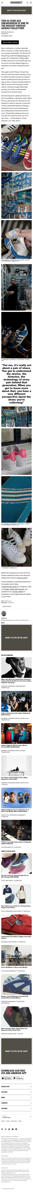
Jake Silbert (9, 880)
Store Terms (14, 1121)
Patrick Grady (17, 911)
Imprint (3, 1121)
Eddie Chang (22, 56)
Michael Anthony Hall (22, 718)
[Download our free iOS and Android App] (6, 1078)
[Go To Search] (28, 3)
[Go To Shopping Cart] (31, 3)
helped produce (22, 578)
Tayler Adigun (12, 942)
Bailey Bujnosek (20, 750)
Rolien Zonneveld (11, 971)
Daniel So (11, 32)
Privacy (8, 1121)
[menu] (2, 3)
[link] (16, 672)
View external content (10, 42)
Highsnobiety (21, 815)
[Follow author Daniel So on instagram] (3, 622)
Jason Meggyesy (20, 686)
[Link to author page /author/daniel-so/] (3, 613)
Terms (19, 1121)
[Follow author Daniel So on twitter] (2, 622)
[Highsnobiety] (16, 3)
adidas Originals (7, 606)
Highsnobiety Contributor (16, 1001)
